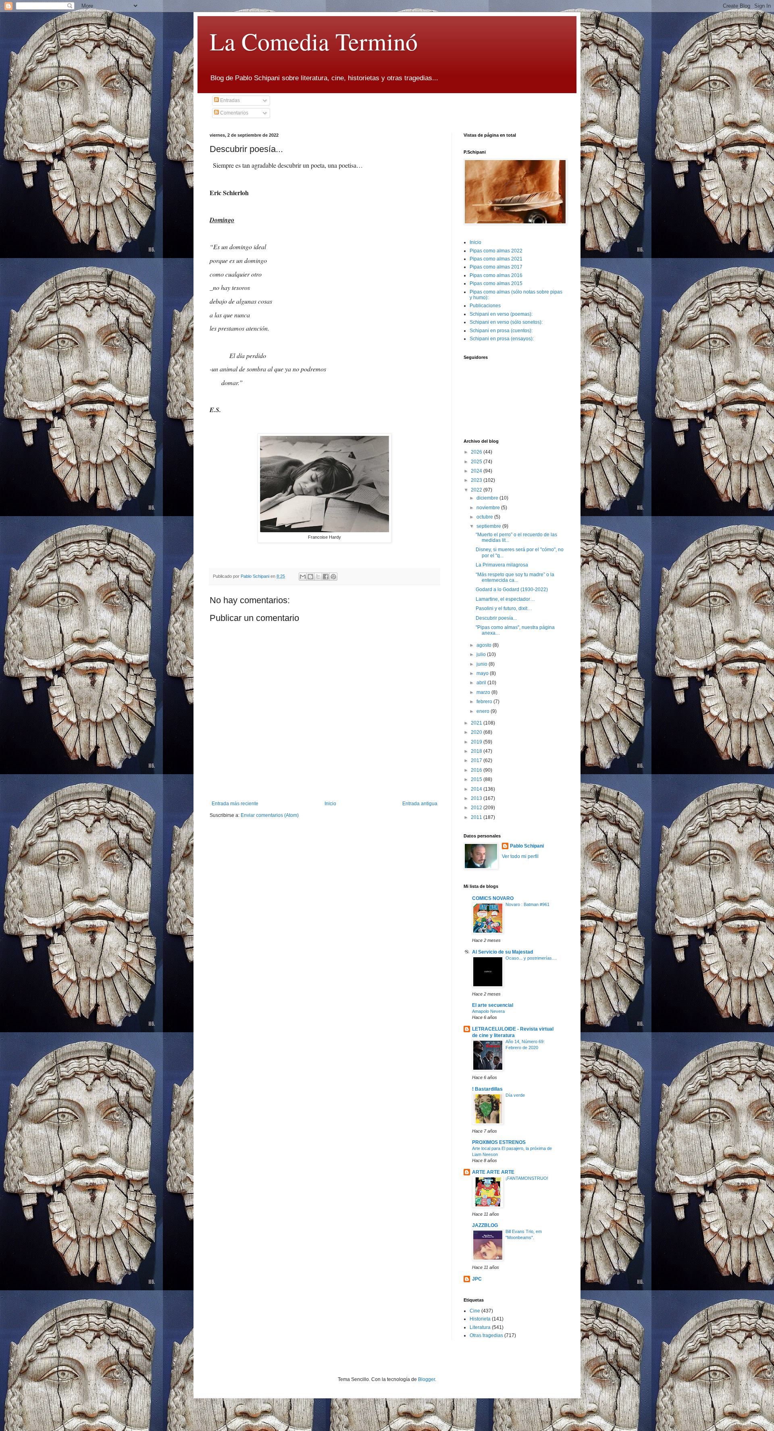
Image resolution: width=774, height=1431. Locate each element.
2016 (477, 770)
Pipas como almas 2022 (496, 251)
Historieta (480, 1319)
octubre (485, 517)
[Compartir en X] (318, 577)
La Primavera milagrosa (502, 565)
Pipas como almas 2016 (496, 275)
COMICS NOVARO (493, 898)
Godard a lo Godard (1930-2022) (512, 589)
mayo (483, 673)
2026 (477, 452)
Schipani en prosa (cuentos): (501, 330)
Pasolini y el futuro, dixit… (504, 608)
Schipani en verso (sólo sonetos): (506, 322)
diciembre (487, 498)
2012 (477, 807)
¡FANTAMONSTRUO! (527, 1178)
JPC (477, 1279)
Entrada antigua (419, 803)
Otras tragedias (486, 1335)
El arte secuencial (492, 1005)
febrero (484, 701)
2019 (477, 742)
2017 (477, 760)
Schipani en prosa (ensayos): (502, 339)
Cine (475, 1311)
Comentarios (233, 113)
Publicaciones (485, 305)
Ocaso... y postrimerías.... (531, 958)
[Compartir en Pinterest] (333, 577)
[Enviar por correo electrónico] (303, 577)
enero (483, 711)
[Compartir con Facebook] (326, 577)
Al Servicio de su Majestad (502, 952)
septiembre (489, 526)
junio (482, 664)
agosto (484, 645)
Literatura (480, 1327)
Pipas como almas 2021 (496, 259)
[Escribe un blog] (310, 577)
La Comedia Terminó (314, 41)
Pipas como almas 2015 (496, 283)
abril (481, 682)
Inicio (330, 803)
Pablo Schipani (527, 846)
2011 (477, 817)
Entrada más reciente (235, 803)
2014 (477, 789)
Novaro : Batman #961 (527, 904)
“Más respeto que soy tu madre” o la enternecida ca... (515, 577)
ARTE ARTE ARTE (493, 1172)
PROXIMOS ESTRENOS (499, 1142)
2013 (477, 798)
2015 (477, 779)
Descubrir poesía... (496, 618)
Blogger (426, 1379)
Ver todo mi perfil (520, 856)
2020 (477, 732)
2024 (477, 471)
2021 (477, 723)
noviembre (488, 507)
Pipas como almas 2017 (496, 267)
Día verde (515, 1095)
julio (481, 654)
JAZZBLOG (485, 1225)
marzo (483, 692)
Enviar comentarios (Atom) (270, 815)
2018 (477, 751)
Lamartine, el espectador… (505, 599)
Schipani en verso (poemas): (501, 314)
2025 (477, 462)
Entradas (229, 100)
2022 (477, 490)
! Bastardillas (487, 1089)
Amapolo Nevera (488, 1011)
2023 (477, 480)
